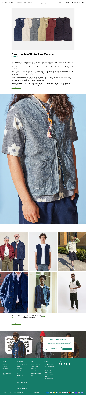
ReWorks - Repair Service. (21, 386)
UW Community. (20, 379)
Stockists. (18, 377)
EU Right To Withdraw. (35, 364)
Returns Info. (19, 368)
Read (25, 2)
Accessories (19, 2)
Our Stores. (5, 366)
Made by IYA (36, 392)
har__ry (44, 316)
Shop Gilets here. (16, 88)
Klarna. (32, 375)
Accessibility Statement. (36, 373)
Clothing (5, 2)
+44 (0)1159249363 (49, 364)
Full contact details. (49, 378)
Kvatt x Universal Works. (21, 388)
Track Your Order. (20, 366)
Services (30, 2)
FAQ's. (17, 373)
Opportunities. (6, 368)
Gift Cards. (5, 370)
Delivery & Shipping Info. (21, 364)
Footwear (11, 2)
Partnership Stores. (20, 375)
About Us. (5, 364)
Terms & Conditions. (35, 366)
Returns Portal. (19, 370)
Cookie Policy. (34, 368)
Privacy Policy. (34, 370)
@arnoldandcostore (17, 317)
